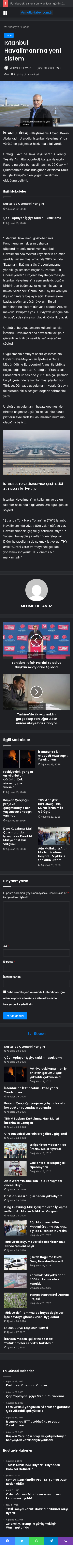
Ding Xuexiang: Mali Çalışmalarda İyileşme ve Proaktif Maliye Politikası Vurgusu (17, 836)
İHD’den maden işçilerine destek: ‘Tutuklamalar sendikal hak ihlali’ (28, 1341)
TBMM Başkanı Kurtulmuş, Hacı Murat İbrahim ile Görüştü (50, 806)
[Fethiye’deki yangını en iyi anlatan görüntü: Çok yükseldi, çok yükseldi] (19, 759)
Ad (6, 946)
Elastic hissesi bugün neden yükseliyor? (33, 1196)
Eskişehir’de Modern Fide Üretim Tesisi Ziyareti (48, 1147)
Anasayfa (13, 26)
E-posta (9, 961)
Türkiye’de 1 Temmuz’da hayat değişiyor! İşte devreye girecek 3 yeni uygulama (34, 1315)
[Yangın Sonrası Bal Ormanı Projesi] (15, 1300)
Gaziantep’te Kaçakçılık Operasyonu (47, 1165)
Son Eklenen (37, 1033)
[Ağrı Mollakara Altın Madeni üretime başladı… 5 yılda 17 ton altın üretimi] (54, 836)
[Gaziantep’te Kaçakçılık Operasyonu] (15, 1168)
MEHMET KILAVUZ (20, 67)
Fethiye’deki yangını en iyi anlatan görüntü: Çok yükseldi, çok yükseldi (18, 779)
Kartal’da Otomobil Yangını (23, 204)
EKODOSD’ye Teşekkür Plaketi (26, 1328)
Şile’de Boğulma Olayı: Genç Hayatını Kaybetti (47, 1259)
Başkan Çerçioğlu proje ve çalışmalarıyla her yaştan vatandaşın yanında (17, 808)
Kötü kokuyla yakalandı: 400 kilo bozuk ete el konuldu (47, 1279)
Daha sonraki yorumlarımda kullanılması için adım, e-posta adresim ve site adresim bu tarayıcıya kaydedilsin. (34, 998)
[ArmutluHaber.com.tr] (36, 12)
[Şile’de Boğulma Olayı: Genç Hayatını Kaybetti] (15, 1262)
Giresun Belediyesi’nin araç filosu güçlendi (35, 1134)
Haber (25, 26)
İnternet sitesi (12, 976)
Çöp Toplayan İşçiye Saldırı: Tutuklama (32, 218)
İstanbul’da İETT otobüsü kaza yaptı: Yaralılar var (53, 756)
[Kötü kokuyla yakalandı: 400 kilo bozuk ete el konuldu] (15, 1280)
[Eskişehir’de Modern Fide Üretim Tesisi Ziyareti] (15, 1150)
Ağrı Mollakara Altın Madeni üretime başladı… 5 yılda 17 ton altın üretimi (52, 854)
